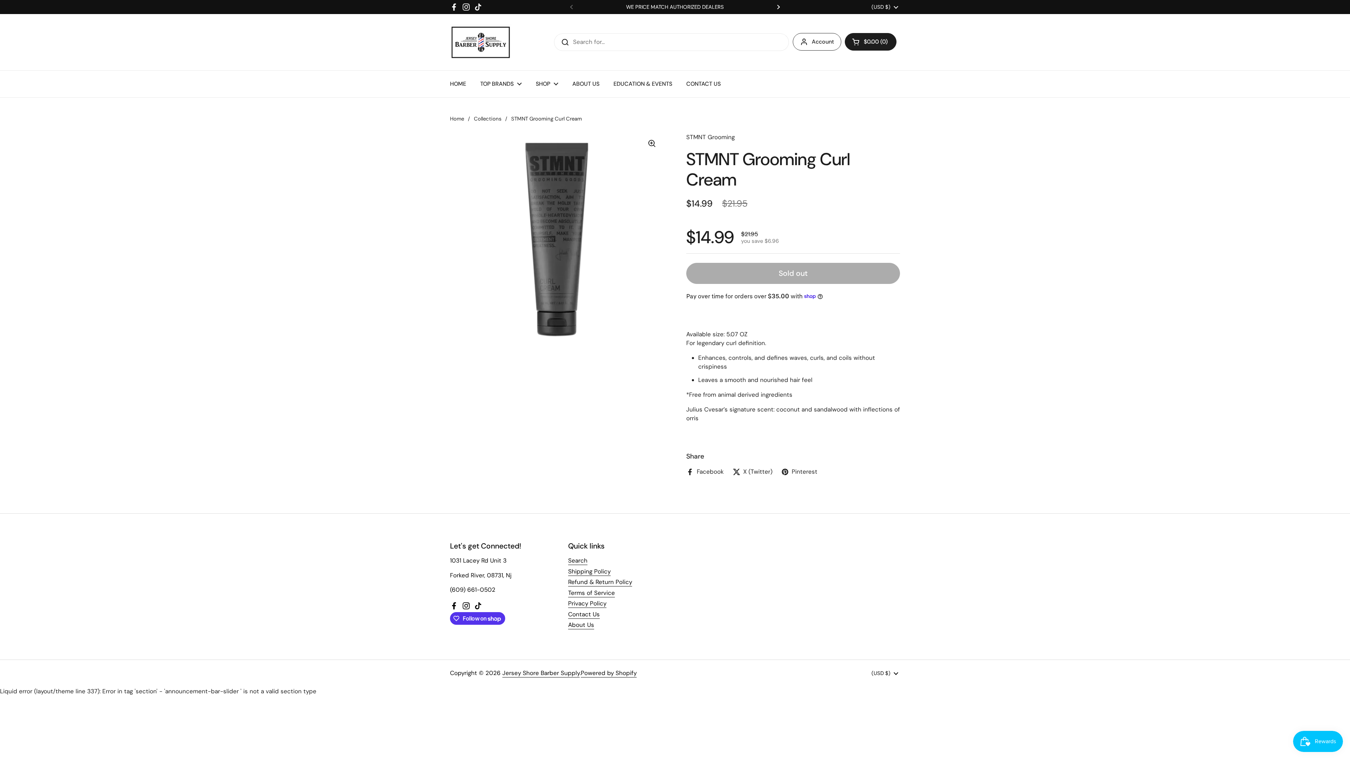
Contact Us (584, 614)
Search (577, 560)
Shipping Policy (589, 571)
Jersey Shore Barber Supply (541, 673)
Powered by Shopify (609, 673)
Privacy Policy (587, 603)
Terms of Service (591, 593)
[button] (870, 42)
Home (457, 118)
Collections (487, 118)
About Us (581, 625)
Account (823, 41)
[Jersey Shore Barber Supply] (481, 42)
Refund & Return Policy (600, 582)
